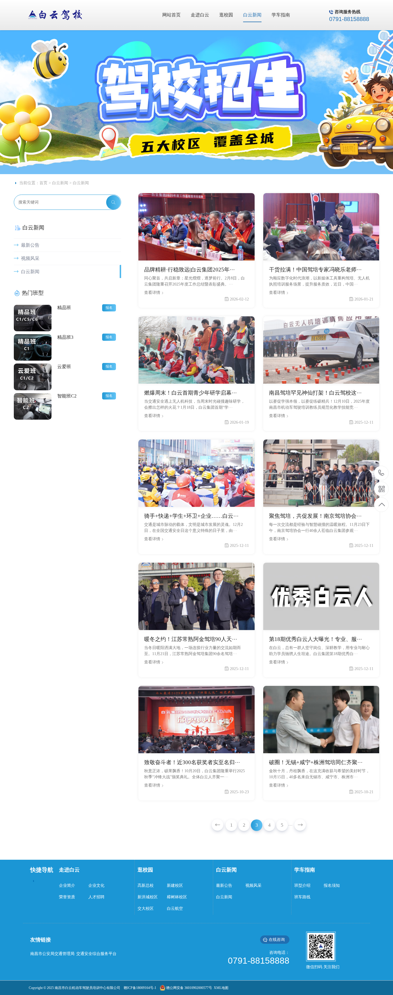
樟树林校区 (177, 897)
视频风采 (29, 258)
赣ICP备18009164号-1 (140, 988)
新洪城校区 (148, 897)
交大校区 (146, 908)
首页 (43, 183)
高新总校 (146, 885)
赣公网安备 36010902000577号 (188, 988)
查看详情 (152, 292)
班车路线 (302, 897)
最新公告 (29, 245)
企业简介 (67, 885)
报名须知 (332, 885)
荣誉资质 (67, 897)
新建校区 (175, 885)
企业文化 (96, 885)
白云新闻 (60, 183)
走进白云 (69, 870)
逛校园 (145, 870)
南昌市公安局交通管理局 (52, 954)
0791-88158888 (381, 473)
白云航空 (175, 908)
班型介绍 (302, 885)
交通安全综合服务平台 (96, 954)
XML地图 (220, 988)
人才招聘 (96, 897)
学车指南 (304, 870)
